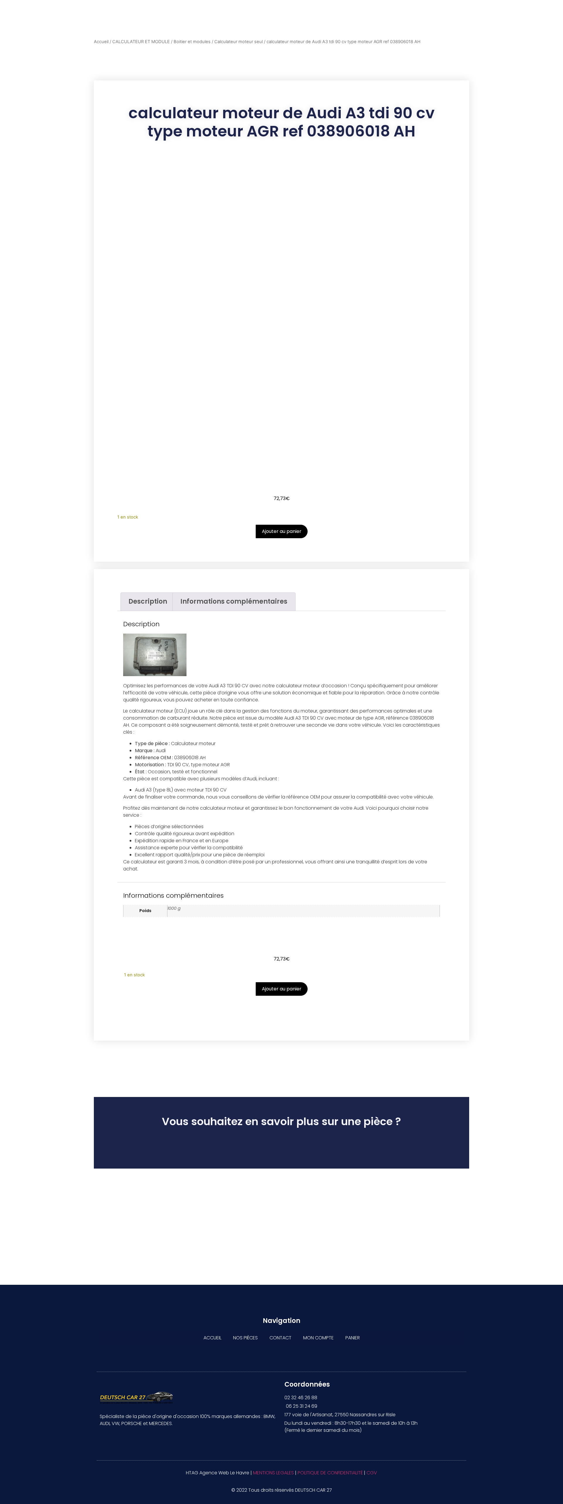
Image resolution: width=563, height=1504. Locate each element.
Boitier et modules (192, 41)
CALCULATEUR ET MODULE (141, 41)
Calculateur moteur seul (238, 41)
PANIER (352, 1337)
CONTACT (280, 1337)
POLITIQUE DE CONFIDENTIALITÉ (330, 1472)
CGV (372, 1472)
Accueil (101, 41)
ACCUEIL (212, 1337)
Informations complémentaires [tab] (233, 601)
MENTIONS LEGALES (273, 1472)
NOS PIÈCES (245, 1337)
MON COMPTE (318, 1337)
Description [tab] (147, 601)
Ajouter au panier (281, 531)
